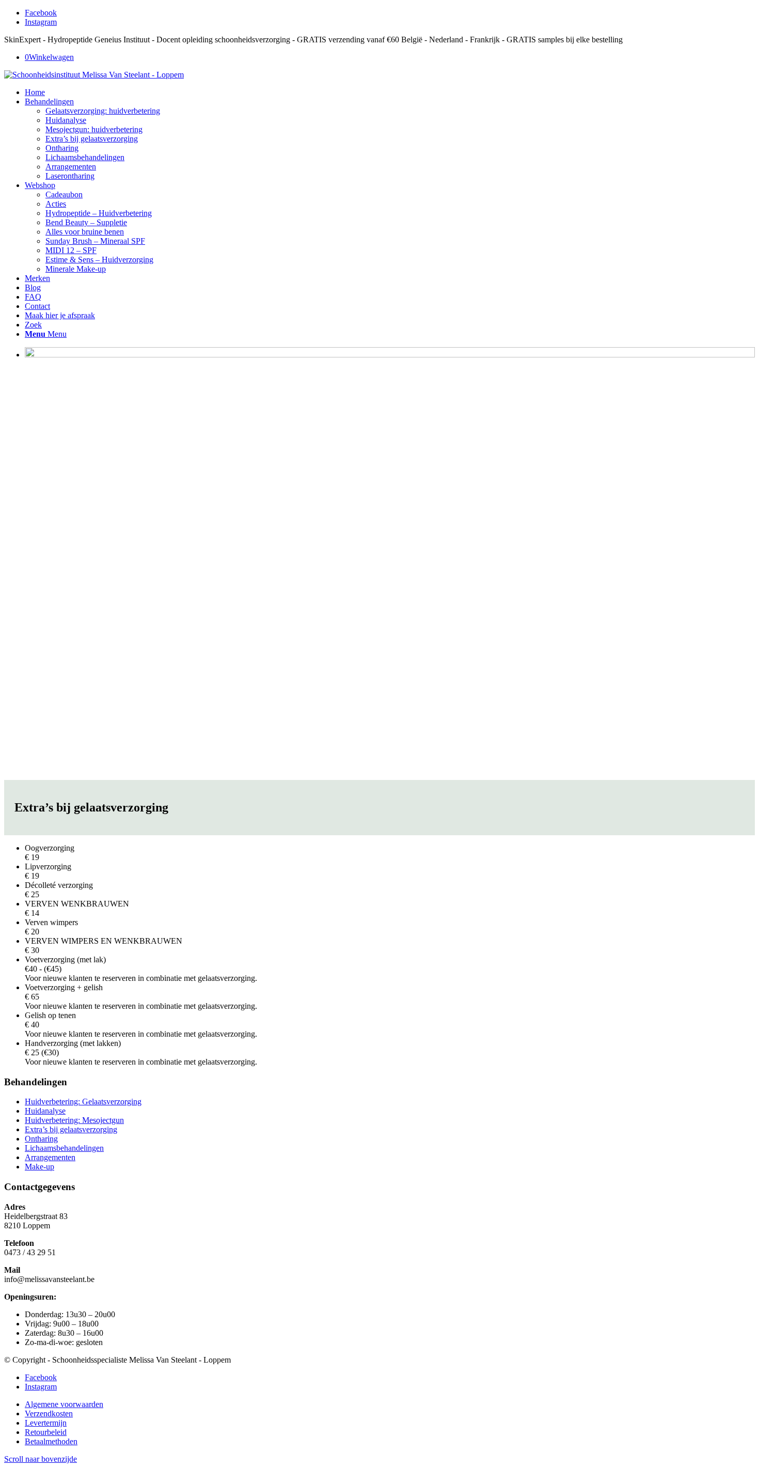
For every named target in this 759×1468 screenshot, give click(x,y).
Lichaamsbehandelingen (64, 1148)
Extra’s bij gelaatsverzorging (71, 1129)
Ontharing (41, 1138)
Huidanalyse (45, 1110)
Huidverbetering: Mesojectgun (74, 1120)
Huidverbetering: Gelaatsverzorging (83, 1101)
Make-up (39, 1166)
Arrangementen (50, 1157)
